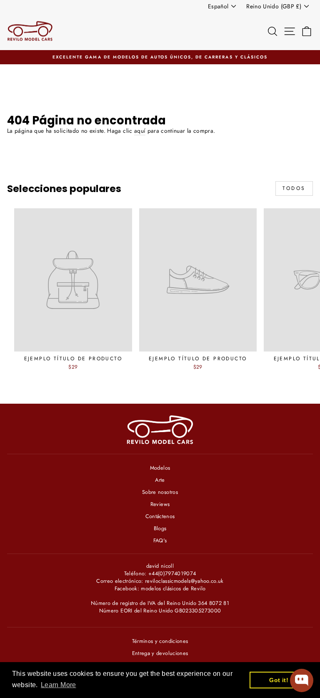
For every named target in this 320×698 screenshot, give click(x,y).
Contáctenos (160, 516)
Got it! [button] (278, 680)
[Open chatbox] (301, 680)
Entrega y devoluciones (160, 653)
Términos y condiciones (160, 641)
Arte (160, 480)
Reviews (160, 504)
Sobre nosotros (160, 492)
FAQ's (160, 540)
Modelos (160, 468)
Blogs (160, 528)
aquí (139, 131)
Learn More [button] (58, 684)
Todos (294, 188)
